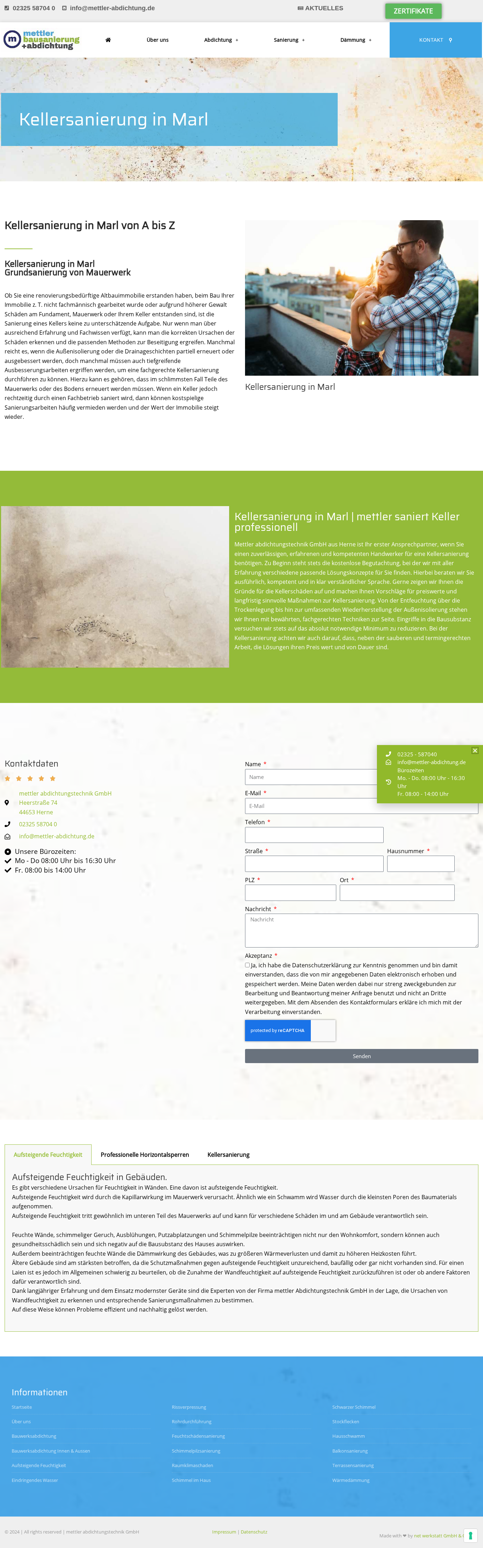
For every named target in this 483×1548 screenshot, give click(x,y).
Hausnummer (406, 851)
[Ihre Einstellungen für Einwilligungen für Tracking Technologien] (470, 1535)
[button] (475, 750)
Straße (254, 851)
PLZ (250, 880)
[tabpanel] (241, 1248)
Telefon (255, 822)
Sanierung (286, 39)
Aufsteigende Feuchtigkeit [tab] (48, 1155)
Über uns (158, 39)
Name (253, 764)
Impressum (224, 1532)
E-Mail (253, 793)
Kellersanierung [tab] (229, 1155)
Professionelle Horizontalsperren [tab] (145, 1155)
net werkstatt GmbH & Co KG (444, 1535)
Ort (345, 880)
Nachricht (259, 909)
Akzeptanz (259, 956)
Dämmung (353, 39)
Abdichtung (218, 39)
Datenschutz (254, 1532)
